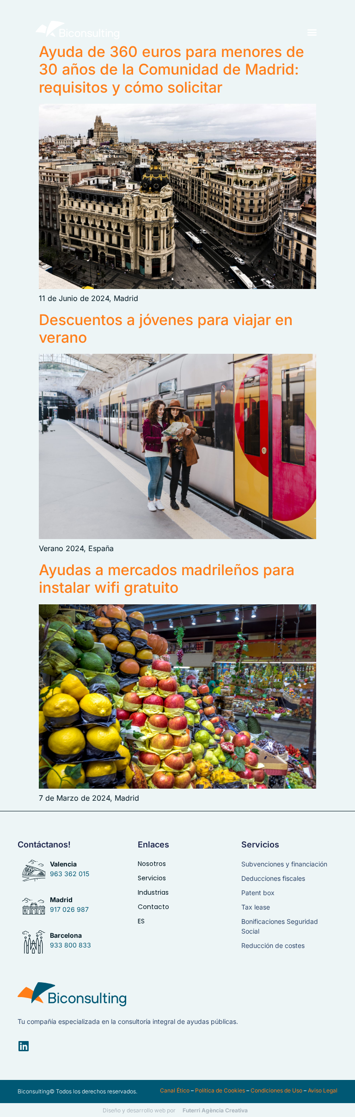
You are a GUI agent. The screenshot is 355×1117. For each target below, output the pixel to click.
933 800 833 (70, 945)
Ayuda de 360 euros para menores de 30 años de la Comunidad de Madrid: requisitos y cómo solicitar (171, 69)
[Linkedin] (23, 1046)
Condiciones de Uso (276, 1090)
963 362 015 (69, 874)
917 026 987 (69, 909)
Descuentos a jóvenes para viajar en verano (166, 328)
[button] (311, 31)
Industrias (153, 892)
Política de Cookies (220, 1090)
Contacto (153, 906)
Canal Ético (175, 1090)
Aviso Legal (322, 1090)
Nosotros (152, 863)
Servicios (152, 878)
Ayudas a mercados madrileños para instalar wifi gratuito (166, 578)
